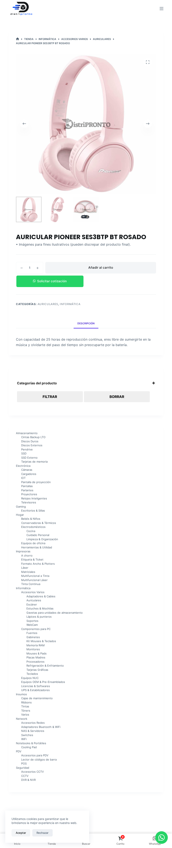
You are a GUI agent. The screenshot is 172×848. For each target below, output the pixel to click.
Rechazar (42, 832)
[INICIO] (17, 39)
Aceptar (21, 832)
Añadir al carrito (100, 267)
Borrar (116, 397)
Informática (70, 304)
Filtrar (50, 397)
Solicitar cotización (52, 281)
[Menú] (161, 8)
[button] (86, 281)
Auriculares (48, 304)
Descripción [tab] (86, 323)
